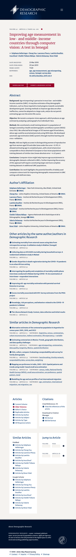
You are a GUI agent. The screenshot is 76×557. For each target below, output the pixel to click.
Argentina (43, 333)
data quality (14, 348)
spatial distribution (41, 348)
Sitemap (46, 554)
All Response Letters (23, 423)
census (32, 73)
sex (30, 384)
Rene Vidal (54, 56)
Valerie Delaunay (42, 56)
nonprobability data (17, 360)
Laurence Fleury (44, 53)
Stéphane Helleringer (20, 53)
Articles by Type (21, 420)
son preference (50, 372)
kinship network (57, 357)
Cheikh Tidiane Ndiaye (26, 56)
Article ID (56, 453)
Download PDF (18, 85)
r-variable (58, 336)
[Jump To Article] (63, 446)
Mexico (30, 348)
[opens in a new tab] (62, 540)
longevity (23, 348)
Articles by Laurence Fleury (25, 453)
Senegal (38, 73)
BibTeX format (50, 421)
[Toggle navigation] (62, 10)
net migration (23, 384)
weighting (39, 360)
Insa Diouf (13, 56)
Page (54, 443)
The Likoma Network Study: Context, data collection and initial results (38, 312)
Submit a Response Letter (40, 85)
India (47, 370)
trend (18, 375)
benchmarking (44, 357)
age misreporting (54, 71)
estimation (47, 382)
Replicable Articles (22, 412)
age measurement (40, 71)
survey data (46, 73)
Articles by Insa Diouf (23, 460)
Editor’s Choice (21, 410)
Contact (14, 554)
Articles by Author (22, 415)
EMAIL (21, 191)
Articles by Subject (22, 418)
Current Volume (21, 404)
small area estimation (35, 372)
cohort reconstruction (18, 336)
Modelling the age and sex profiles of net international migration (36, 379)
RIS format (49, 418)
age (30, 71)
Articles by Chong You (23, 450)
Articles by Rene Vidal (23, 473)
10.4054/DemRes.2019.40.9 (40, 76)
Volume (45, 443)
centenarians (58, 333)
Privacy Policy (34, 554)
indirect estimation (34, 336)
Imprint (23, 554)
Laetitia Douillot (56, 53)
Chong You (33, 53)
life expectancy (48, 336)
